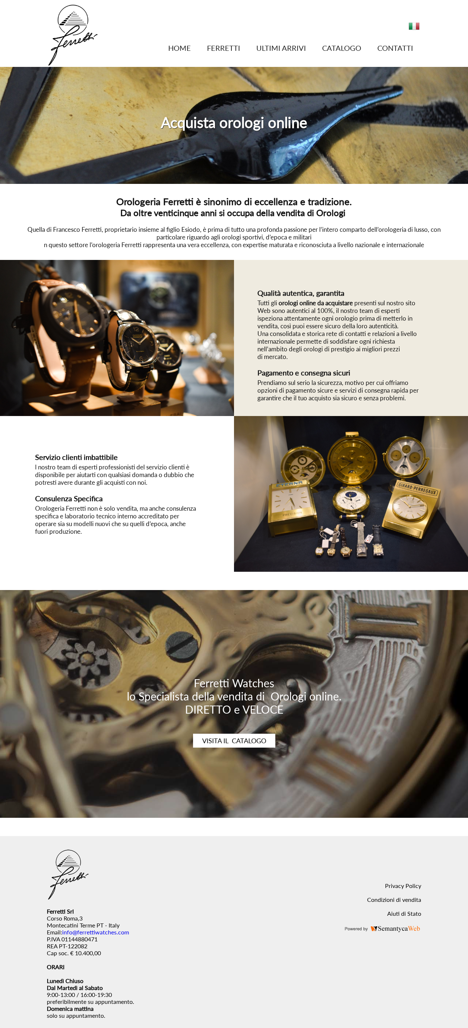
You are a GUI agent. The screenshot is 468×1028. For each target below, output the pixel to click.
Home (179, 48)
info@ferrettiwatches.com (95, 932)
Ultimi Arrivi (281, 48)
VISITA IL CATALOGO (234, 741)
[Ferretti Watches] (72, 63)
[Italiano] (414, 29)
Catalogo (341, 48)
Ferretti (223, 48)
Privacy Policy (403, 885)
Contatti (395, 48)
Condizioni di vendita (394, 899)
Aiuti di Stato (404, 913)
